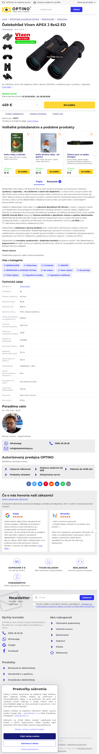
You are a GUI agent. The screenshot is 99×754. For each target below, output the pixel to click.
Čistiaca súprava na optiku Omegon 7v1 (16, 155)
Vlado (16, 514)
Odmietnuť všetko (29, 743)
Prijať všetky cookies (29, 736)
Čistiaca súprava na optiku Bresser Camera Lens (48, 155)
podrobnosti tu (31, 713)
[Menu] (94, 9)
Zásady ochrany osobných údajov (30, 729)
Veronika (65, 514)
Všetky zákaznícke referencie (15, 499)
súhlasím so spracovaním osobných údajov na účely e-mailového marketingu (65, 605)
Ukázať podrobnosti (30, 749)
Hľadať (76, 9)
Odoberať (86, 597)
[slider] (18, 517)
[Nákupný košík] (88, 9)
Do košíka (69, 105)
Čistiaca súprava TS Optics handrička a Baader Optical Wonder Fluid (79, 156)
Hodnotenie (7, 29)
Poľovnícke (25, 286)
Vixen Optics (32, 121)
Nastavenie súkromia (76, 744)
